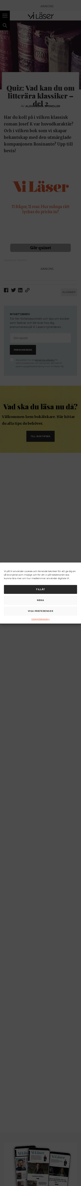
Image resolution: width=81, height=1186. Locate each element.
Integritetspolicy (40, 618)
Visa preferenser (40, 611)
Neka (40, 600)
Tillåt (40, 589)
